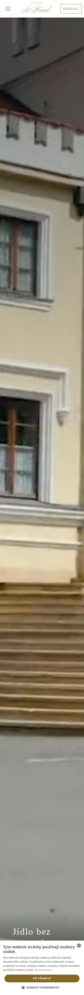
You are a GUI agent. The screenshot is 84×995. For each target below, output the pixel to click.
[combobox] (79, 946)
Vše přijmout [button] (42, 978)
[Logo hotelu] (37, 9)
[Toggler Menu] (7, 9)
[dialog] (42, 968)
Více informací (43, 970)
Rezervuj (71, 8)
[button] (42, 987)
